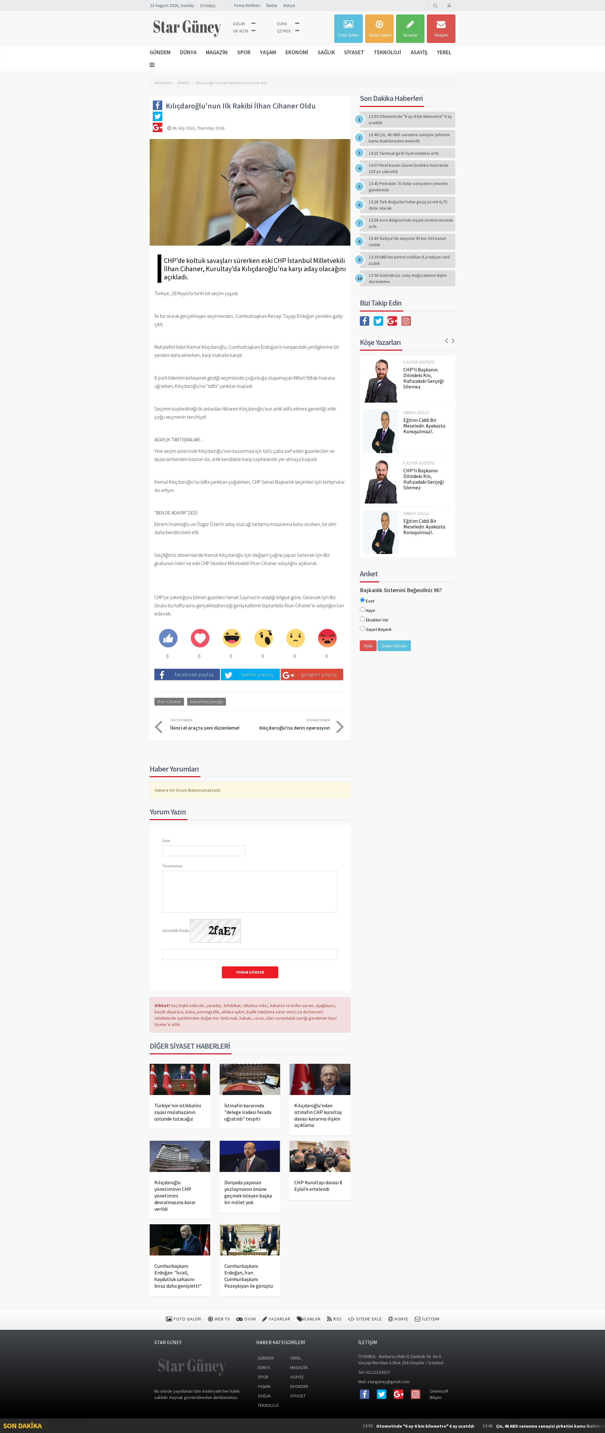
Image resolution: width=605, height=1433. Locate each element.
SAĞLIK (326, 52)
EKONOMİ (296, 52)
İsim (166, 840)
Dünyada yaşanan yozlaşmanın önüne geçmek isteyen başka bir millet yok (248, 1192)
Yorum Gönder (250, 972)
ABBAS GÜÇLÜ (416, 412)
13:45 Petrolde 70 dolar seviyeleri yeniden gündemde (408, 187)
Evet (370, 601)
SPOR (244, 52)
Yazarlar (410, 35)
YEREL (444, 52)
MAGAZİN (217, 52)
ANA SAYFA (163, 82)
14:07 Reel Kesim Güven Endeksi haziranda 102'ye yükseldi (408, 168)
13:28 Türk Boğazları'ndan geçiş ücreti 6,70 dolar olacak (408, 205)
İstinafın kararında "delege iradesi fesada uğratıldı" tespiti (247, 1112)
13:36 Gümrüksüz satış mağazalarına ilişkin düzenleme (408, 278)
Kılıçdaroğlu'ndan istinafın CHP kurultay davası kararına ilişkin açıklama (318, 1115)
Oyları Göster (394, 646)
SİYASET (354, 52)
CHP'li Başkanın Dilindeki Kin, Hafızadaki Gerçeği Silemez (423, 378)
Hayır (370, 610)
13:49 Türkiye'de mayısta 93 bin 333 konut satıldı (407, 242)
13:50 (370, 1426)
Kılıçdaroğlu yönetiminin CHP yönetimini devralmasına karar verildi (175, 1195)
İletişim (441, 35)
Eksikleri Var (377, 620)
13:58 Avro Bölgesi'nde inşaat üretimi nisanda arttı (411, 223)
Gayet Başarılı (378, 629)
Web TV (221, 1319)
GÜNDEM (160, 52)
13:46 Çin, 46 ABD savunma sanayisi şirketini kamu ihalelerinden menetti (409, 138)
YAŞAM (268, 52)
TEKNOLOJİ (387, 52)
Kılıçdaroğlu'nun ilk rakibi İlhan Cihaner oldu (232, 82)
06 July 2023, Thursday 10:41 (198, 128)
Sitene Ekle (368, 1319)
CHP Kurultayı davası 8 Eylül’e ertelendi (318, 1185)
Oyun (249, 1319)
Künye (289, 5)
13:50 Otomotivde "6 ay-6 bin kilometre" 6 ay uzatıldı (410, 119)
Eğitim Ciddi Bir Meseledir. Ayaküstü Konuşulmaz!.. (424, 425)
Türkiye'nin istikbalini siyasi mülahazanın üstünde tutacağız (177, 1112)
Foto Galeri (348, 35)
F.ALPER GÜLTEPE (419, 362)
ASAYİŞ (419, 52)
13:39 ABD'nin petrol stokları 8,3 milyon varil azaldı (409, 260)
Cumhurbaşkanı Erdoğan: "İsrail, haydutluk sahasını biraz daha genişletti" (177, 1276)
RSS (337, 1319)
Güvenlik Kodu (175, 930)
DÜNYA (188, 52)
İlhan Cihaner (169, 701)
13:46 (508, 1426)
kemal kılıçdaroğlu (206, 701)
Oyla (368, 646)
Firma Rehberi (247, 5)
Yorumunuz (172, 866)
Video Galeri (380, 35)
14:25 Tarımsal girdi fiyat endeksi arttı (404, 153)
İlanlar (272, 5)
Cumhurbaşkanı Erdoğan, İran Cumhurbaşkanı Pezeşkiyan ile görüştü (248, 1276)
